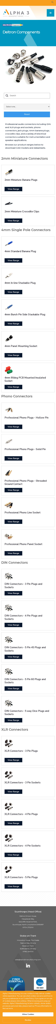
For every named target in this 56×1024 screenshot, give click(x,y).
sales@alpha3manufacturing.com (28, 960)
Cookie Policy (28, 998)
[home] (15, 13)
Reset (27, 114)
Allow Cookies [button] (28, 1014)
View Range (13, 189)
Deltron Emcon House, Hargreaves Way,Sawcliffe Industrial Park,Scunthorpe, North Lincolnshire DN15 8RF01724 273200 (28, 921)
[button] (50, 13)
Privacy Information (42, 1006)
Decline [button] (28, 1020)
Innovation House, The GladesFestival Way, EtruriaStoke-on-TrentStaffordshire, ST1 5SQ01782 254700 (28, 945)
